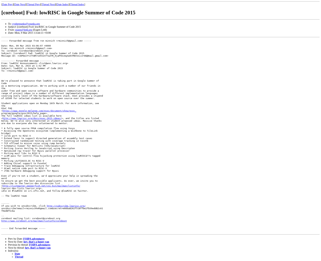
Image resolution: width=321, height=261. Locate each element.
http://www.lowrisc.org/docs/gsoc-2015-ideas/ (32, 118)
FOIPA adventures (33, 238)
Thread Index (77, 4)
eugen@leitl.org (23, 29)
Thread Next (48, 4)
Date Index (62, 4)
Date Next (19, 4)
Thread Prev (33, 4)
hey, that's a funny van (36, 241)
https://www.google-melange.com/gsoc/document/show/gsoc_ (39, 111)
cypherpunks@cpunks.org (26, 23)
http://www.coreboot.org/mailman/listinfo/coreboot (34, 221)
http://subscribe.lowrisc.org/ (66, 206)
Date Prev (7, 4)
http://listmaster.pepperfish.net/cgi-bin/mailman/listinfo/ (41, 186)
